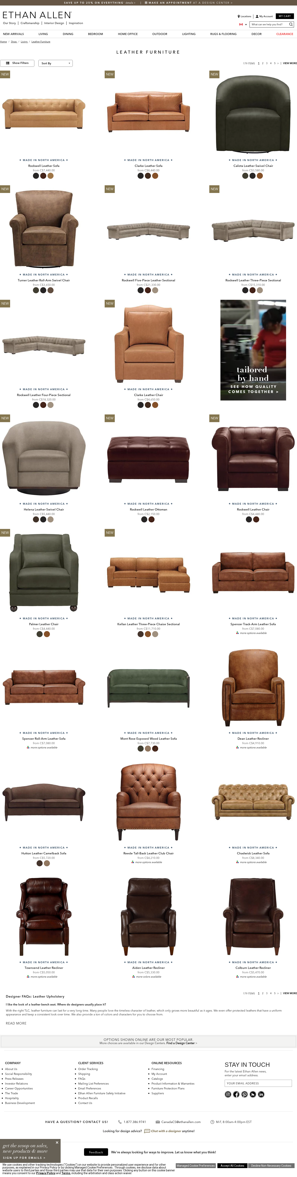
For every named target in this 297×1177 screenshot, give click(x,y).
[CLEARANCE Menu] (295, 33)
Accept (232, 1165)
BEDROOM (95, 34)
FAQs (81, 1079)
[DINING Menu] (75, 33)
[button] (264, 18)
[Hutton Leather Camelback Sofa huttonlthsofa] (44, 802)
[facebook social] (236, 1094)
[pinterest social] (244, 1094)
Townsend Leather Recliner (44, 968)
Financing (158, 1069)
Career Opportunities (19, 1088)
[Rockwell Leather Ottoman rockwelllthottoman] (148, 458)
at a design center (190, 2)
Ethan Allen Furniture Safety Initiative (101, 1093)
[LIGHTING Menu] (198, 33)
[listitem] (253, 355)
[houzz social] (253, 1094)
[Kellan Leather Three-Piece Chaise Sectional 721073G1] (148, 573)
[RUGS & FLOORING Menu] (239, 33)
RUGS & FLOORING (223, 34)
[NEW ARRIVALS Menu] (26, 33)
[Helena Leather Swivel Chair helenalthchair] (44, 458)
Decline (271, 1165)
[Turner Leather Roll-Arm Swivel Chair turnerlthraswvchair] (44, 229)
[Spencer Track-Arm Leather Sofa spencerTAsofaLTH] (253, 573)
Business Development (20, 1103)
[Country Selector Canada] (243, 24)
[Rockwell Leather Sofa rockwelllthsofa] (44, 114)
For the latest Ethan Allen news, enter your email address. (245, 1073)
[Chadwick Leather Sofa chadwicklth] (253, 802)
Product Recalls (88, 1098)
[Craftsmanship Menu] (40, 21)
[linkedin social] (261, 1094)
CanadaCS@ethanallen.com (181, 1122)
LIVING (43, 34)
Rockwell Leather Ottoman (148, 509)
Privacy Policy (45, 1173)
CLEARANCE (284, 34)
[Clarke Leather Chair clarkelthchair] (148, 344)
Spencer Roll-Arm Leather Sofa (43, 739)
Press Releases (14, 1079)
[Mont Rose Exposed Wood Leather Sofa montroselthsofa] (148, 687)
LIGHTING (189, 34)
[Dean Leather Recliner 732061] (253, 687)
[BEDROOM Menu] (105, 33)
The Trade (11, 1093)
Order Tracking (88, 1069)
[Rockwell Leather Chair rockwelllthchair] (253, 458)
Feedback (96, 1152)
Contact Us (85, 1103)
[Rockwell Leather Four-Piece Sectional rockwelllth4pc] (44, 344)
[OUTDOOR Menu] (169, 33)
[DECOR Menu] (264, 33)
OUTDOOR (159, 34)
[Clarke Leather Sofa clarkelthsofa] (148, 114)
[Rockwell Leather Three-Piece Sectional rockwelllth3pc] (253, 229)
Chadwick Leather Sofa (253, 853)
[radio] (36, 176)
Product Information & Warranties (173, 1083)
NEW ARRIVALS (13, 34)
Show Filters (20, 63)
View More (290, 63)
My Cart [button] (285, 16)
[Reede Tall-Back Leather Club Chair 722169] (148, 802)
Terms (65, 1173)
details (129, 2)
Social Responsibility (18, 1074)
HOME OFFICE (128, 34)
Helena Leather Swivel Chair (44, 509)
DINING (68, 34)
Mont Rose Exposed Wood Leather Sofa (148, 739)
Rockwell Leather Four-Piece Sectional (44, 395)
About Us (11, 1069)
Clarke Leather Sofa (148, 166)
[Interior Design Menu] (65, 21)
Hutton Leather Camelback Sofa (43, 853)
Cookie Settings (196, 1165)
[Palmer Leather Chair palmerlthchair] (44, 573)
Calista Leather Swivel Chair (253, 166)
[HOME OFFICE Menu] (140, 33)
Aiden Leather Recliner (148, 968)
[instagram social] (228, 1094)
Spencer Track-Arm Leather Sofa (253, 624)
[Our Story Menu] (17, 21)
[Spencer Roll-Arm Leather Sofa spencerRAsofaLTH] (44, 687)
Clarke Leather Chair (148, 395)
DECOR (257, 34)
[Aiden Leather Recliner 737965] (148, 917)
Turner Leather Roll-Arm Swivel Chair (44, 280)
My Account (159, 1074)
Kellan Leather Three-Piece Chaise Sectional (148, 624)
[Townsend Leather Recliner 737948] (44, 917)
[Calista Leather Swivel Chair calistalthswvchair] (253, 114)
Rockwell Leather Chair (253, 509)
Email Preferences (89, 1088)
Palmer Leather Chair (43, 624)
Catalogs (157, 1079)
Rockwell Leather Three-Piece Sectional (253, 280)
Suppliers (158, 1093)
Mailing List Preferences (93, 1083)
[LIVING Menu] (50, 33)
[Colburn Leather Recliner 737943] (253, 917)
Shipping (84, 1074)
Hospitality (12, 1098)
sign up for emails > (24, 1157)
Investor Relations (16, 1083)
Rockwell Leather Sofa (43, 166)
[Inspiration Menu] (84, 21)
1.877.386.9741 (135, 1122)
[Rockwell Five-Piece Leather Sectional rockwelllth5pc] (148, 229)
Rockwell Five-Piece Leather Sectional (148, 280)
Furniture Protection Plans (168, 1088)
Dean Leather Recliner (253, 739)
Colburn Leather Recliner (253, 968)
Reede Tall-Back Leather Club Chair (148, 853)
